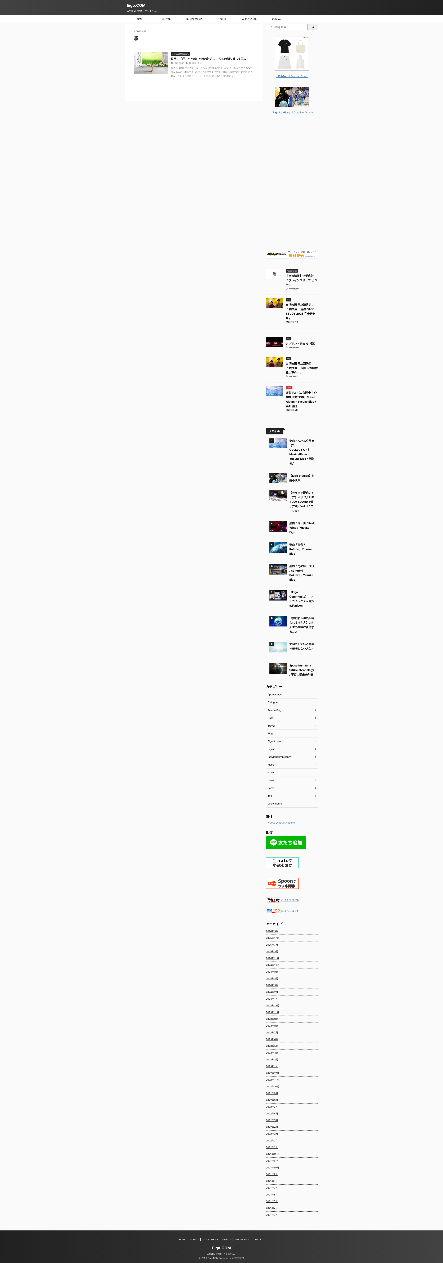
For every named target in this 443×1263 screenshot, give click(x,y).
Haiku (271, 717)
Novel (271, 772)
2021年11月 (272, 1160)
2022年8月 (272, 1100)
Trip (270, 795)
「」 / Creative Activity (292, 112)
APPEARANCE (249, 18)
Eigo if (271, 749)
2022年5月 (272, 1120)
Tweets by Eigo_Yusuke (280, 822)
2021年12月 (272, 1154)
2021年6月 (272, 1194)
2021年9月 (272, 1174)
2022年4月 (272, 1127)
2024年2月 (272, 991)
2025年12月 (272, 937)
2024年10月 (272, 964)
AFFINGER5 (238, 1258)
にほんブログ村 (290, 900)
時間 (194, 63)
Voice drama (275, 803)
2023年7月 (272, 1032)
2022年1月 (272, 1147)
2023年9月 (272, 1018)
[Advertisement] (292, 185)
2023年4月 (272, 1052)
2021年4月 (272, 1208)
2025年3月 (272, 951)
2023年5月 (272, 1045)
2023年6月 (272, 1039)
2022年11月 (272, 1079)
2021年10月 (272, 1167)
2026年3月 (272, 931)
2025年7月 (272, 944)
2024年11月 (272, 958)
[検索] (313, 27)
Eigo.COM (136, 5)
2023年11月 (272, 1012)
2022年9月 (272, 1093)
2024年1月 (272, 998)
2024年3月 (272, 985)
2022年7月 (272, 1106)
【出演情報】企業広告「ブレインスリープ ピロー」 (301, 280)
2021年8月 (272, 1181)
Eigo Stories (274, 741)
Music (271, 764)
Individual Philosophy (280, 756)
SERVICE (166, 18)
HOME (138, 18)
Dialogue (273, 702)
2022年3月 (272, 1133)
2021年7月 (272, 1187)
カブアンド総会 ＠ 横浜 (300, 343)
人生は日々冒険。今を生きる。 (221, 1253)
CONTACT (277, 18)
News (271, 780)
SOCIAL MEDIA (194, 18)
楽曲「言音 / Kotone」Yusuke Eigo (300, 549)
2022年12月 (272, 1072)
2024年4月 (272, 978)
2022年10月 (272, 1086)
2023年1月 (272, 1066)
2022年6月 (272, 1113)
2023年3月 (272, 1059)
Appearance (275, 694)
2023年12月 (272, 1005)
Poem (271, 787)
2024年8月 (272, 971)
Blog (270, 733)
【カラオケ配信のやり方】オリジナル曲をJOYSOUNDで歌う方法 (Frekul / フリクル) (301, 501)
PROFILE (222, 18)
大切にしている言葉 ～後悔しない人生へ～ (301, 648)
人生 (200, 63)
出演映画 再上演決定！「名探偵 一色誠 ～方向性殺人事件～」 (302, 368)
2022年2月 (272, 1140)
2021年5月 (272, 1201)
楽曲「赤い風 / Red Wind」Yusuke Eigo (301, 527)
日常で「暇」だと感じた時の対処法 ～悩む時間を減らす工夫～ (210, 58)
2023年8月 (272, 1025)
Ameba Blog (274, 710)
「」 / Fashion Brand (292, 76)
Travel (271, 725)
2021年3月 (272, 1214)
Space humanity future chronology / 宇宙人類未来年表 (301, 670)
